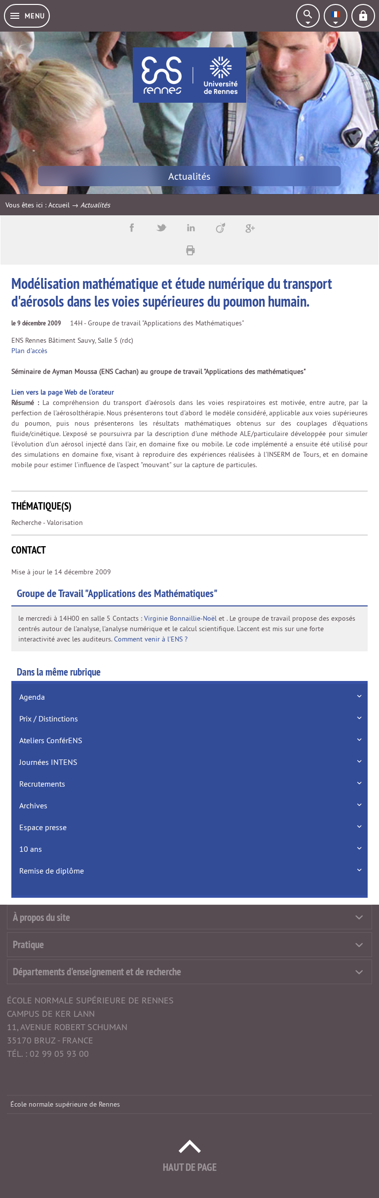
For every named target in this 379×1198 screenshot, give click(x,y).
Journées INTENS (48, 762)
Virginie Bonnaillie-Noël (180, 618)
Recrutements (42, 784)
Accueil (59, 204)
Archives (33, 805)
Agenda (32, 697)
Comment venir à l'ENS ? (151, 639)
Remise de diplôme (51, 871)
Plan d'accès (29, 350)
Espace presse (43, 827)
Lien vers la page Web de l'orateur (62, 392)
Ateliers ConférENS (50, 740)
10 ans (30, 849)
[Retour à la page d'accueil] (189, 75)
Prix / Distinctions (48, 718)
